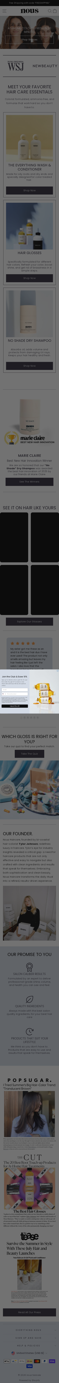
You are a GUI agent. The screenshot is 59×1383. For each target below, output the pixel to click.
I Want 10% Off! (15, 706)
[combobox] (4, 694)
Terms (12, 702)
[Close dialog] (57, 670)
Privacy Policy (8, 702)
